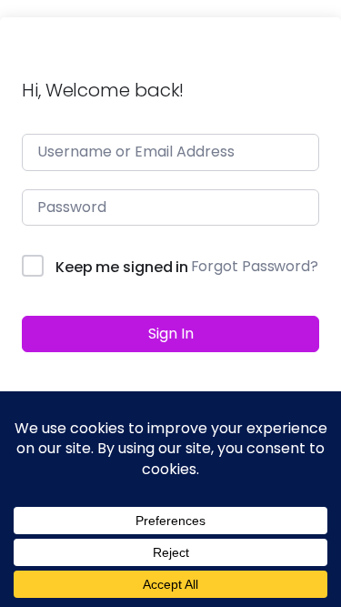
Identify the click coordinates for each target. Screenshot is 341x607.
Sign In (171, 333)
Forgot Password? (254, 266)
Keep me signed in (121, 267)
